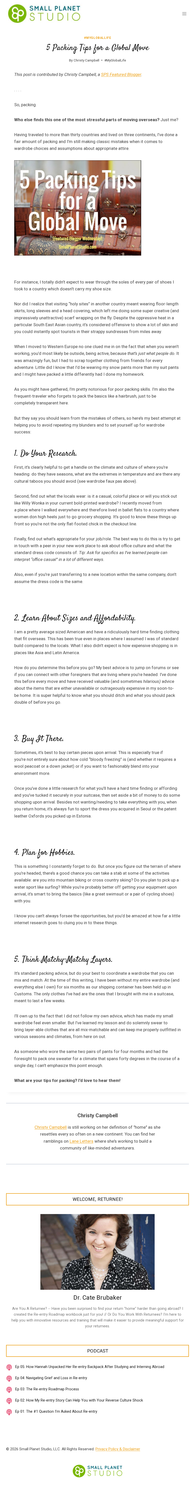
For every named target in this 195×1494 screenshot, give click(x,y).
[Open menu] (184, 14)
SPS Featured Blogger (121, 74)
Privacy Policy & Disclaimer (117, 1449)
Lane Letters (81, 1141)
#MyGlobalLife (97, 38)
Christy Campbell (86, 60)
